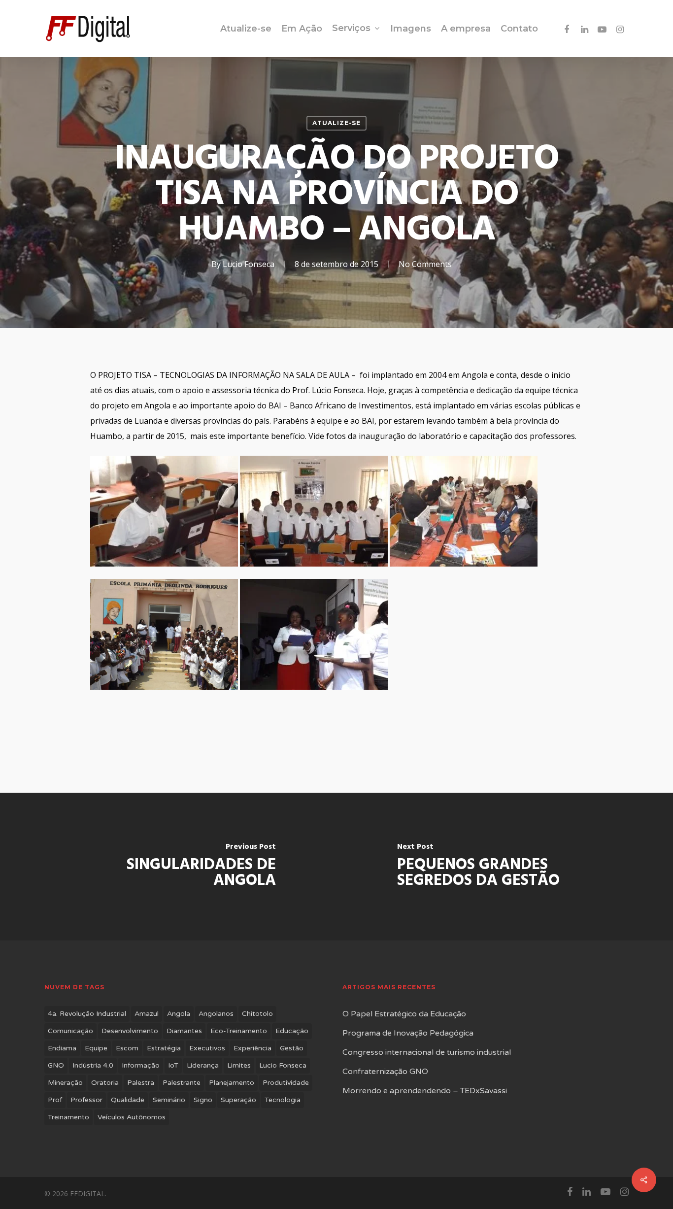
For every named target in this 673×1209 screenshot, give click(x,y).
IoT (173, 1065)
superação (238, 1100)
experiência (252, 1048)
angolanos (216, 1013)
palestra (140, 1082)
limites (239, 1065)
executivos (207, 1048)
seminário (169, 1100)
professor (86, 1100)
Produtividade (286, 1082)
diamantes (184, 1031)
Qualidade (127, 1100)
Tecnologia (283, 1100)
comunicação (70, 1031)
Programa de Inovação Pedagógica (407, 1033)
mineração (65, 1082)
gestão (291, 1048)
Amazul (147, 1013)
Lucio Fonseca (248, 264)
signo (203, 1100)
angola (178, 1013)
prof (55, 1100)
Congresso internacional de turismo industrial (426, 1052)
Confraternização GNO (385, 1071)
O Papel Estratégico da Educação (404, 1014)
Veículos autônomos (132, 1117)
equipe (96, 1048)
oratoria (105, 1082)
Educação (291, 1031)
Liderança (203, 1065)
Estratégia (164, 1048)
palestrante (182, 1082)
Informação (141, 1065)
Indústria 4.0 (92, 1065)
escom (127, 1048)
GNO (56, 1065)
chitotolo (257, 1013)
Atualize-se (336, 123)
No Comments (425, 264)
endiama (62, 1048)
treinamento (68, 1117)
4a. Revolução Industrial (87, 1013)
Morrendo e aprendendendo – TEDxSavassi (424, 1091)
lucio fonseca (282, 1065)
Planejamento (231, 1082)
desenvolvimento (129, 1031)
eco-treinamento (238, 1031)
